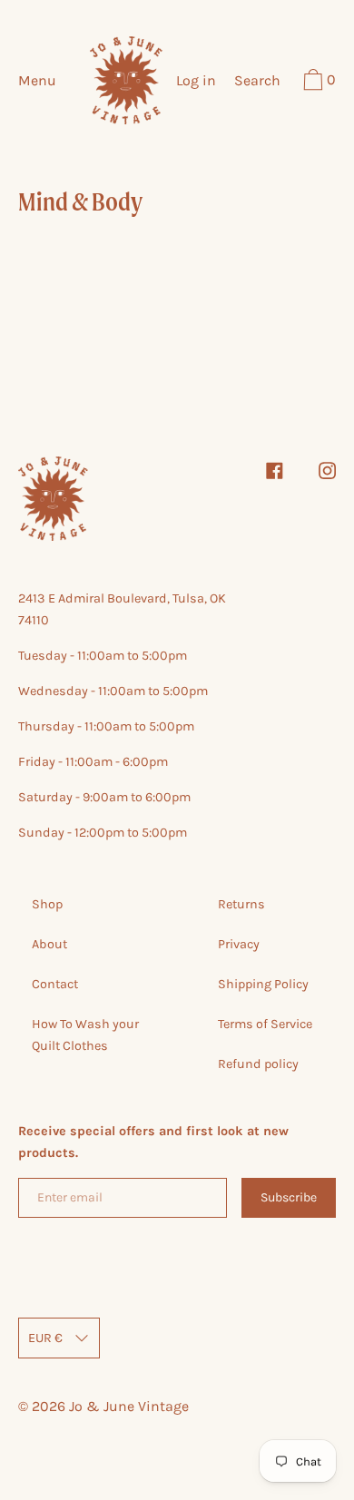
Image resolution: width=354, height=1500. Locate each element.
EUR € (45, 1338)
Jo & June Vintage (129, 1406)
